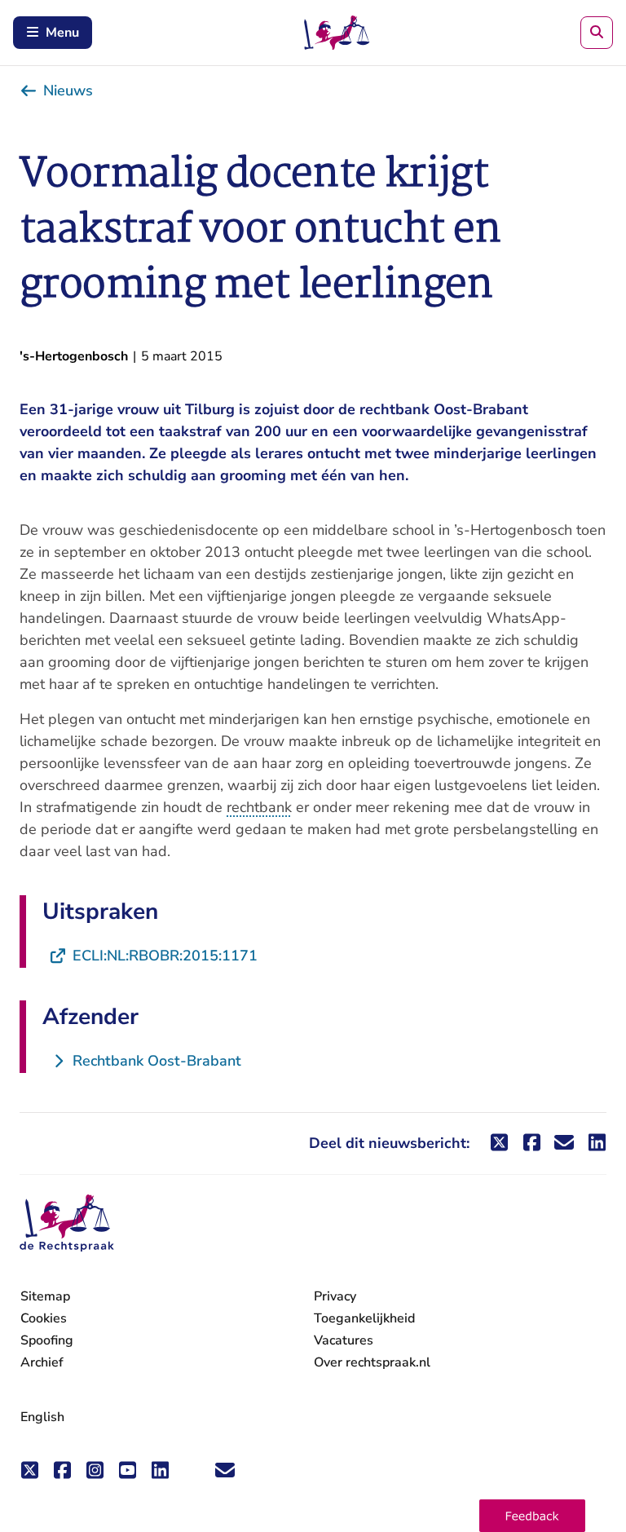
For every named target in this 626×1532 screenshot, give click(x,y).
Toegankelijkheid (364, 1318)
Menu (62, 33)
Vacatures (343, 1340)
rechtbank (259, 807)
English (42, 1417)
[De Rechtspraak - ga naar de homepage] (67, 1223)
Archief (42, 1362)
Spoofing (46, 1340)
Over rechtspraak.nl (372, 1362)
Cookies (43, 1318)
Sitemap (45, 1296)
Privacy (335, 1296)
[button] (532, 1515)
